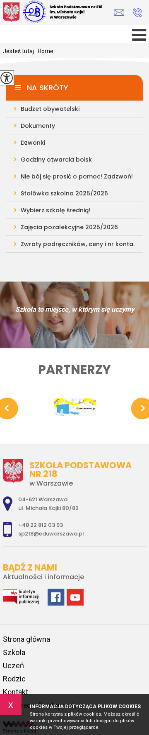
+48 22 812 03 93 (137, 12)
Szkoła (14, 652)
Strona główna (26, 639)
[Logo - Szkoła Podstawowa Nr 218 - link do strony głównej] (61, 12)
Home (45, 51)
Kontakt (15, 692)
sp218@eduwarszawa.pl (121, 12)
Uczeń (13, 665)
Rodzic (14, 678)
